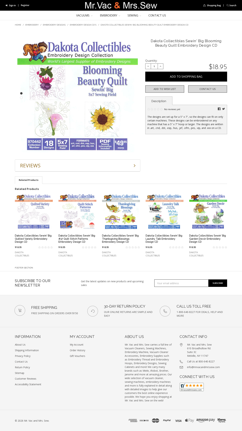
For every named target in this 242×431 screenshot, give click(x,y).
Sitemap (19, 373)
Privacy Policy (22, 356)
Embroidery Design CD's (83, 25)
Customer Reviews (25, 378)
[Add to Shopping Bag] (48, 197)
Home (18, 25)
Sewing (133, 15)
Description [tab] (158, 101)
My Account (76, 344)
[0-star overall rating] (43, 247)
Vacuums (83, 15)
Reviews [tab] (30, 165)
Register (25, 5)
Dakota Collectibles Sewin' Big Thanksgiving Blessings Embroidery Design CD (120, 238)
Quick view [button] (33, 225)
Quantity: (151, 61)
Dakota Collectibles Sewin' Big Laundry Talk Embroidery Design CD (164, 238)
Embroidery (109, 15)
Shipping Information (27, 350)
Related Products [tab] (28, 180)
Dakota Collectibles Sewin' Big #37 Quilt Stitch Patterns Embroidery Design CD (76, 238)
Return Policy (22, 367)
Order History (77, 350)
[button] (230, 5)
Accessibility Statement (28, 384)
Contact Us (157, 15)
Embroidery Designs (54, 25)
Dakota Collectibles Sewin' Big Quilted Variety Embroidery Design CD (33, 238)
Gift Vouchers (77, 356)
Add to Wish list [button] (165, 89)
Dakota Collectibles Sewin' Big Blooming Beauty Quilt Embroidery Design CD (144, 25)
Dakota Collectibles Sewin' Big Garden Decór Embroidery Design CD (207, 238)
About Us (20, 344)
